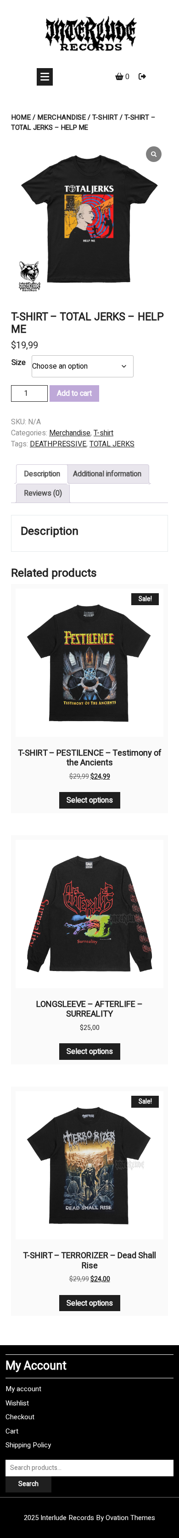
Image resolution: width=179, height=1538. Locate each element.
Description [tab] (42, 474)
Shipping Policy (28, 1445)
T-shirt (105, 117)
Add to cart (74, 393)
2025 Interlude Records (89, 1518)
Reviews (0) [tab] (43, 493)
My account (23, 1389)
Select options (90, 800)
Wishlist (17, 1403)
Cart (12, 1431)
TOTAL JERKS (112, 444)
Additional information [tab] (107, 474)
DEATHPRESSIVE (58, 444)
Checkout (20, 1417)
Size (18, 362)
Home (21, 117)
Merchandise (61, 117)
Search (28, 1484)
